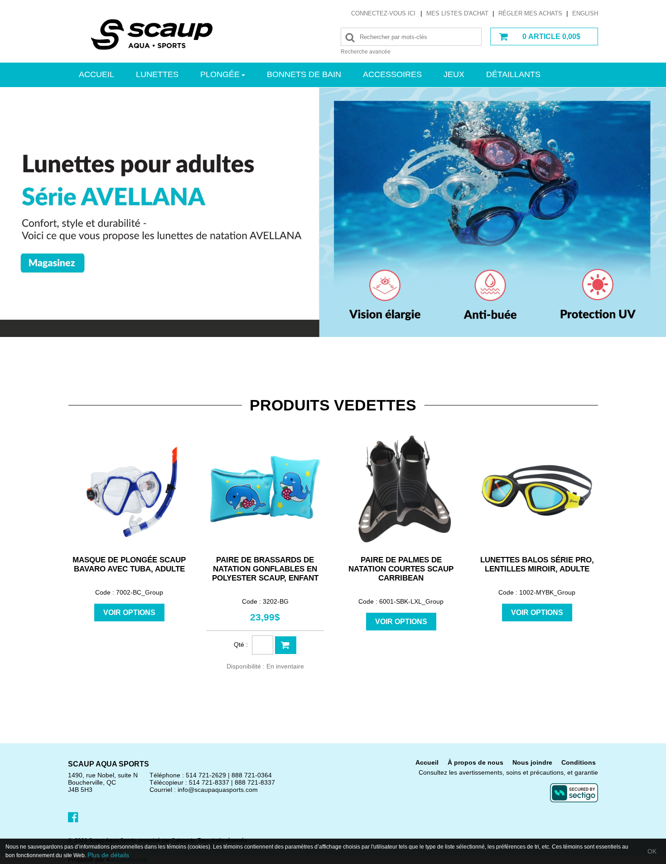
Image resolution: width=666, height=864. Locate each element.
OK (651, 851)
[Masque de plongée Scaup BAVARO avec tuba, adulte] (129, 489)
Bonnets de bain (304, 74)
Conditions (578, 762)
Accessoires (392, 74)
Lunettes (157, 74)
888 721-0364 (252, 775)
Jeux (454, 74)
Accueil (96, 74)
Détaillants (513, 74)
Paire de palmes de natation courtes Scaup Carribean (401, 569)
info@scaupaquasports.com (218, 789)
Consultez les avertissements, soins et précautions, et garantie (508, 772)
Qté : (241, 644)
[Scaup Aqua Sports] (152, 34)
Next (633, 212)
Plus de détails (108, 855)
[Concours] (333, 361)
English (585, 13)
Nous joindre (532, 762)
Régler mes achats (530, 13)
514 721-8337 (209, 782)
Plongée (220, 74)
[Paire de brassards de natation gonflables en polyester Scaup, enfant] (265, 489)
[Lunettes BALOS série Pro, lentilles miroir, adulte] (537, 489)
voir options (129, 612)
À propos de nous (475, 762)
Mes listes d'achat (457, 13)
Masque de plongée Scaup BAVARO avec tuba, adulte (129, 564)
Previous (32, 212)
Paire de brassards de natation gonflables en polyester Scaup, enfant (265, 569)
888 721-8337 (255, 782)
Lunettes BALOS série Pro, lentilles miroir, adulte (537, 564)
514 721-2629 (206, 775)
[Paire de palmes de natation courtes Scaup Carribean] (401, 489)
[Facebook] (73, 816)
